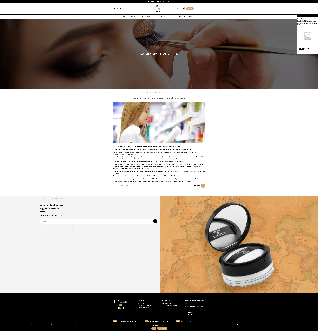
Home (143, 92)
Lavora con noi (166, 300)
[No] (316, 326)
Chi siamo (121, 16)
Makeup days (180, 16)
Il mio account (142, 302)
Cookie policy (162, 328)
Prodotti (133, 16)
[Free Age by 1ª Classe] (159, 8)
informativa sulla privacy (52, 226)
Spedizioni (141, 303)
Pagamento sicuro (144, 307)
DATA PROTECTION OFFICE (169, 305)
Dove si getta (194, 16)
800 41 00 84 (200, 307)
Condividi (197, 185)
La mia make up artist (163, 16)
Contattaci (141, 300)
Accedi (190, 8)
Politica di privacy (167, 302)
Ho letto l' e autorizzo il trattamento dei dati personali (59, 226)
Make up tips (149, 92)
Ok (154, 328)
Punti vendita (146, 16)
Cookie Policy (166, 303)
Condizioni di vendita (145, 305)
